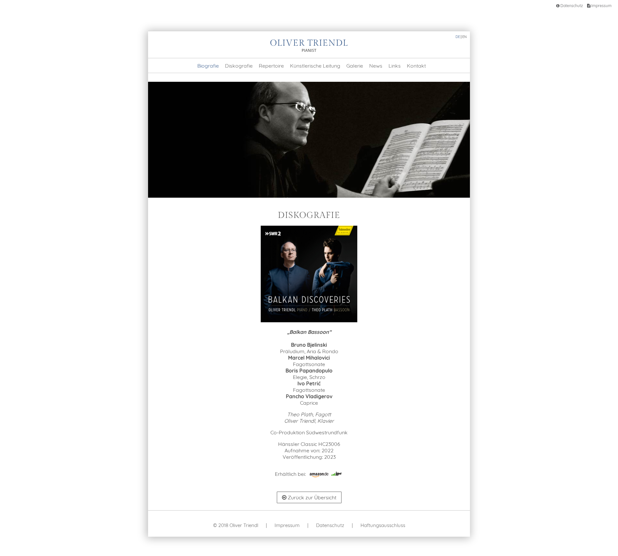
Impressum (601, 5)
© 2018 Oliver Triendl (235, 525)
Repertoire (271, 65)
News (375, 65)
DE (457, 36)
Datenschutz (571, 5)
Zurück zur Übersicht (311, 497)
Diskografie (239, 65)
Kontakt (416, 65)
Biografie (208, 65)
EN (464, 36)
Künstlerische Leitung (315, 65)
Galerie (354, 65)
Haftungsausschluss (382, 525)
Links (395, 65)
